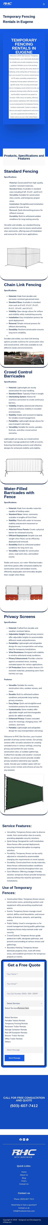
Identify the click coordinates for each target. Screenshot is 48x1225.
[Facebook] (20, 1139)
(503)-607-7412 (24, 1105)
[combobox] (24, 1021)
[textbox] (24, 1013)
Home (24, 1172)
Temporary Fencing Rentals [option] (16, 1023)
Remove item (23, 1008)
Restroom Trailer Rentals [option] (15, 1026)
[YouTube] (24, 1139)
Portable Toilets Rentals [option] (15, 1020)
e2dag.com (7, 1222)
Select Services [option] (11, 1017)
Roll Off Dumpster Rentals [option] (16, 1032)
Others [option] (8, 1041)
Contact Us (24, 1184)
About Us (24, 1175)
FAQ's (24, 1181)
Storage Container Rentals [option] (16, 1029)
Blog (24, 1178)
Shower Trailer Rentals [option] (14, 1035)
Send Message (14, 1058)
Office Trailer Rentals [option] (14, 1038)
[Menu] (44, 4)
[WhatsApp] (27, 1139)
